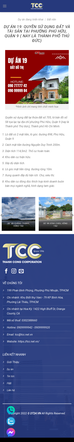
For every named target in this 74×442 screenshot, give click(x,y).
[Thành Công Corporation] (37, 6)
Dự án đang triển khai (30, 19)
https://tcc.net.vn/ (28, 341)
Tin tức (10, 376)
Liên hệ (11, 390)
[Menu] (5, 6)
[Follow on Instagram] (13, 271)
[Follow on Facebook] (6, 271)
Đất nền (51, 19)
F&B (9, 383)
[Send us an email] (21, 271)
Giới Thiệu (13, 362)
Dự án (10, 369)
